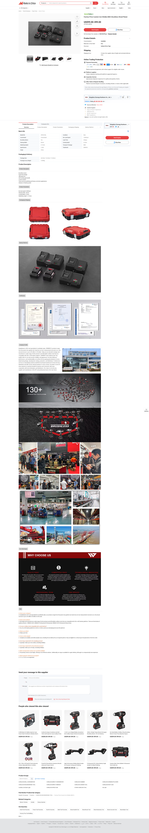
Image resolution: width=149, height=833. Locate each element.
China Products (44, 821)
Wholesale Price (76, 821)
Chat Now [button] (120, 29)
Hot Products (36, 821)
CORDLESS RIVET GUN (107, 784)
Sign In (86, 117)
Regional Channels (93, 821)
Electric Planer (42, 11)
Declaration (90, 826)
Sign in (128, 4)
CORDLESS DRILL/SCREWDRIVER (27, 782)
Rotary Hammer (41, 802)
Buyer (94, 8)
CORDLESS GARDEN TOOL (80, 784)
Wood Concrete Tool (112, 809)
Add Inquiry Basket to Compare (49, 65)
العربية (82, 823)
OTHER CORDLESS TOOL (80, 787)
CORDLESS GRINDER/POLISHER (110, 782)
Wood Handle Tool (74, 809)
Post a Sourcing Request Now (62, 699)
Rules (129, 8)
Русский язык (61, 823)
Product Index (101, 821)
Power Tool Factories (38, 809)
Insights (113, 821)
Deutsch (71, 823)
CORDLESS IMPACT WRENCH (54, 784)
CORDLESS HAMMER (79, 782)
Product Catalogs (40, 778)
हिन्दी (95, 823)
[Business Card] (128, 131)
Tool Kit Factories (50, 809)
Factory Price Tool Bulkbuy (26, 813)
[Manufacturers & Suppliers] (27, 3)
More (20, 816)
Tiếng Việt (110, 823)
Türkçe (104, 823)
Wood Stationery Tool (99, 809)
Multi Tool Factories (62, 809)
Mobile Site (108, 821)
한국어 (87, 823)
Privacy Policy (97, 826)
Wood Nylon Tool (124, 809)
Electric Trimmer (24, 802)
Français (54, 823)
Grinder (32, 802)
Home (20, 11)
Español (43, 823)
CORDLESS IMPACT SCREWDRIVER (55, 782)
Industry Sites (84, 821)
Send (30, 699)
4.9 (111, 126)
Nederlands (77, 823)
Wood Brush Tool (86, 809)
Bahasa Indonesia (117, 823)
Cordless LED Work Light (24, 787)
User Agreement (83, 826)
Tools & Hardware (26, 11)
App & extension (111, 8)
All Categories (24, 8)
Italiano (66, 823)
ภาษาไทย (100, 823)
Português (48, 823)
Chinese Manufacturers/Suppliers (56, 821)
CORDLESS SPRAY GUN (52, 787)
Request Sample (112, 34)
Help (103, 8)
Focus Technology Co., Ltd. (64, 826)
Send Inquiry (95, 29)
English (38, 823)
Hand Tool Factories (24, 809)
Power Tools (34, 11)
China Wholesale (68, 821)
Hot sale (104, 787)
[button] (97, 127)
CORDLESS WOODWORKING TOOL (27, 784)
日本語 (91, 823)
